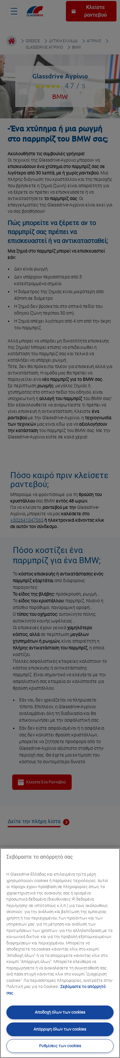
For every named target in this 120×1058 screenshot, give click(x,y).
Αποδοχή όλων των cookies (60, 1012)
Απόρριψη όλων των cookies (60, 1029)
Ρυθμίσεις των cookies (60, 1045)
